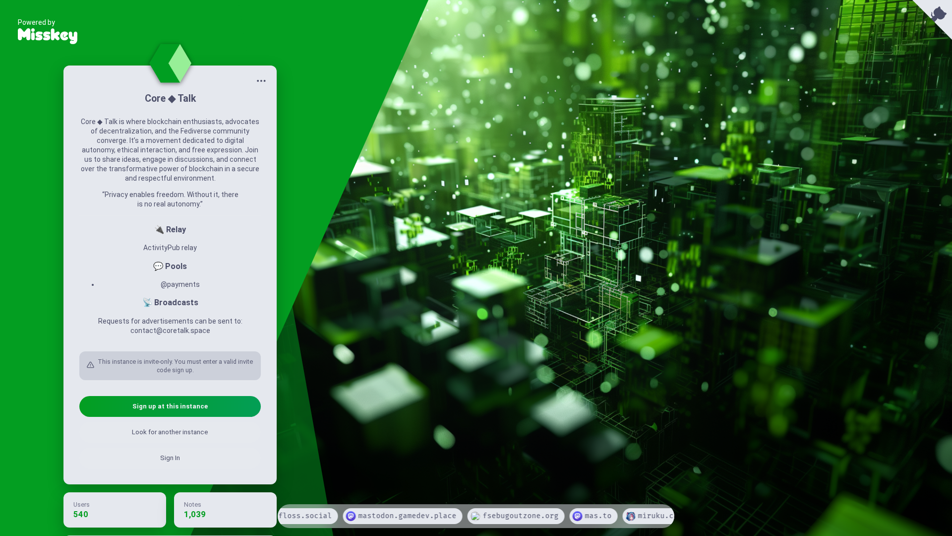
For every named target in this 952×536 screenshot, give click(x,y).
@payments (180, 284)
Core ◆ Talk (170, 98)
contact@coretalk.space (170, 331)
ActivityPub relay (170, 248)
